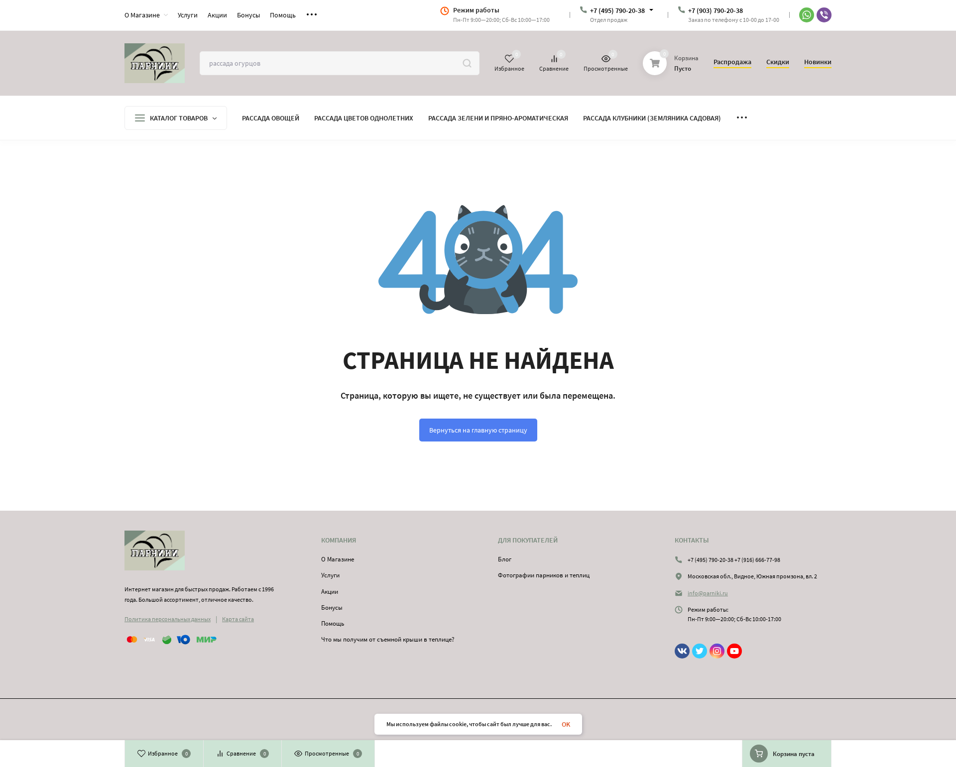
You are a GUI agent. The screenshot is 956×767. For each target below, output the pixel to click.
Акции (329, 591)
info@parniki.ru (708, 593)
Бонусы (332, 607)
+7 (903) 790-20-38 (715, 10)
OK (566, 724)
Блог (504, 559)
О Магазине (337, 559)
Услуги (330, 575)
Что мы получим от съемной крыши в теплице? (388, 639)
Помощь (332, 623)
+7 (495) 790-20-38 (617, 10)
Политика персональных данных (167, 619)
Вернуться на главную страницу (478, 430)
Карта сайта (238, 619)
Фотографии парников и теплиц (544, 575)
